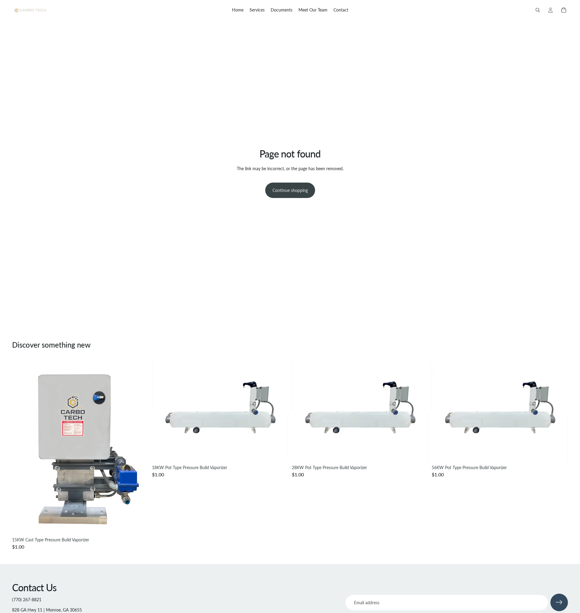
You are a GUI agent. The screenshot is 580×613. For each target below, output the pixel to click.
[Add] (139, 525)
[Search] (537, 10)
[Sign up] (559, 602)
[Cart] (563, 10)
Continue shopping (290, 190)
